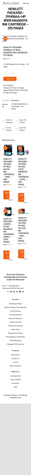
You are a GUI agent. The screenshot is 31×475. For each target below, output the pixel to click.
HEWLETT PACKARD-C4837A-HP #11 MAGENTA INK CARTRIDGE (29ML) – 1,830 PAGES (8, 230)
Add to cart (9, 79)
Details (11, 200)
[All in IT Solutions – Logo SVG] (11, 2)
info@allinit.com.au (15, 397)
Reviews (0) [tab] (5, 105)
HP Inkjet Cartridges (17, 88)
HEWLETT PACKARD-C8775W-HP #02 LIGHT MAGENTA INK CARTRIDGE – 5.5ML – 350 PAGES (23, 172)
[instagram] (17, 291)
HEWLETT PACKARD (21, 90)
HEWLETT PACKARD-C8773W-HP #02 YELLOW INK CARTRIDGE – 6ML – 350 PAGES (23, 229)
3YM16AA (10, 90)
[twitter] (11, 291)
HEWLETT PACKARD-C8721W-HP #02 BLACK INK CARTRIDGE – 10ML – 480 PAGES (8, 170)
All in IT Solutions (13, 395)
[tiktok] (23, 291)
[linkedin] (14, 291)
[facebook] (8, 291)
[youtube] (20, 291)
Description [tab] (5, 100)
